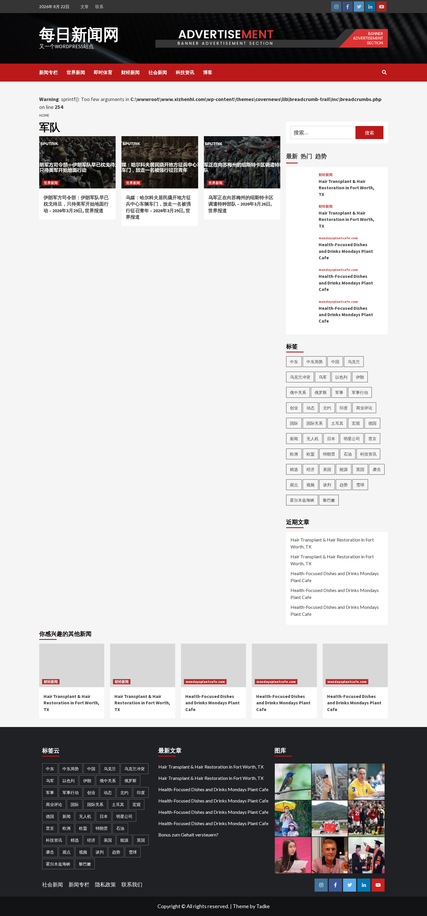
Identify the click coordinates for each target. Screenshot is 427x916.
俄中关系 (298, 392)
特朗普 (329, 453)
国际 (294, 423)
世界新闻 (76, 72)
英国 (360, 469)
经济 (310, 469)
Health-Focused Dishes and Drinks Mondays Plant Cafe (346, 251)
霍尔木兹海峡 (302, 500)
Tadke (263, 906)
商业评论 (364, 407)
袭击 (377, 469)
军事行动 (360, 392)
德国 (372, 423)
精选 (294, 469)
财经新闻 (130, 72)
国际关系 (314, 423)
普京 (372, 438)
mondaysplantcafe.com (338, 238)
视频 (310, 484)
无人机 (312, 438)
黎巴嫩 (329, 500)
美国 (327, 469)
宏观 (356, 423)
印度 (344, 407)
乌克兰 (354, 361)
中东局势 (314, 361)
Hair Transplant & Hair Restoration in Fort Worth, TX (346, 187)
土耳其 (337, 423)
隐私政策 (105, 884)
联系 (99, 6)
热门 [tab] (306, 156)
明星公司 (352, 438)
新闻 (294, 438)
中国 (335, 361)
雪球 (360, 484)
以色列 (341, 377)
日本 (331, 438)
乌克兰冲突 (300, 377)
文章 (84, 6)
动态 (310, 407)
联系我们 (131, 884)
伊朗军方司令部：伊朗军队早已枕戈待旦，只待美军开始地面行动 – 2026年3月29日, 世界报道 (76, 204)
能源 (344, 469)
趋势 (344, 484)
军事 (339, 392)
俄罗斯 (321, 392)
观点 (294, 484)
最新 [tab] (292, 156)
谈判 (327, 484)
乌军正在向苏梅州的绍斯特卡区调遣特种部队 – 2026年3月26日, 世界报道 (240, 204)
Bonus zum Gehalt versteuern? (188, 834)
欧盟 (310, 453)
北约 (327, 407)
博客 (207, 72)
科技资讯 (185, 72)
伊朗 (360, 377)
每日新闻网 (79, 34)
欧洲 (294, 453)
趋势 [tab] (321, 156)
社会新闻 (157, 72)
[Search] (384, 72)
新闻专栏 (48, 72)
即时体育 (103, 72)
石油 (348, 453)
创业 (294, 407)
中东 (294, 361)
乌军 (323, 377)
